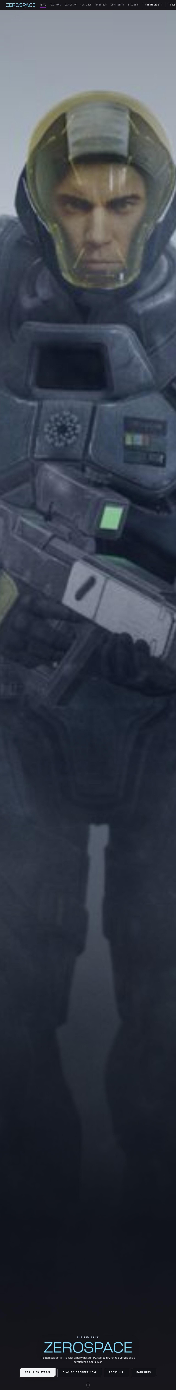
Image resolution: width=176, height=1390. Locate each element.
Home (43, 5)
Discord (133, 5)
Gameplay (71, 5)
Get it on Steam (37, 1372)
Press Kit (116, 1372)
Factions (55, 5)
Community (117, 5)
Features (86, 5)
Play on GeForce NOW (79, 1372)
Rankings (101, 5)
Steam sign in (153, 5)
